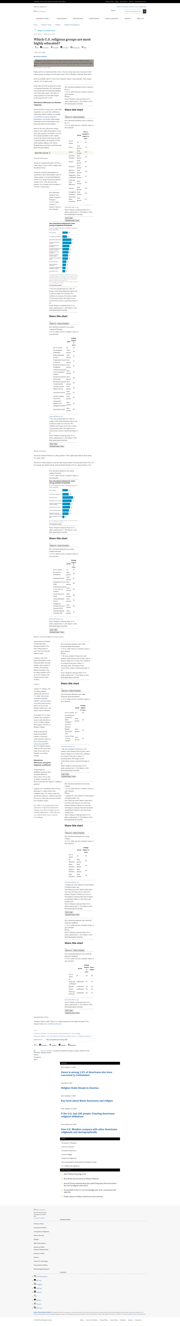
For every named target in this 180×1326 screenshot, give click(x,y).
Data (55, 444)
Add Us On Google (40, 52)
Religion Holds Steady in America (80, 1087)
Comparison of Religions (40, 1033)
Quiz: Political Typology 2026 (75, 1174)
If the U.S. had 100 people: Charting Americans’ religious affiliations (88, 1115)
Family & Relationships (41, 1249)
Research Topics (42, 18)
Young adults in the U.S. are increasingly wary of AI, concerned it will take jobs (90, 1191)
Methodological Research (42, 1269)
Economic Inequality (52, 1033)
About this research (41, 153)
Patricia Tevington (41, 56)
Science (36, 1257)
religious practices (45, 703)
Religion (36, 1239)
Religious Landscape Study (46, 30)
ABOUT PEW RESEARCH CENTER (42, 1312)
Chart (51, 444)
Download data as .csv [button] (56, 416)
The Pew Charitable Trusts (129, 1314)
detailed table (49, 805)
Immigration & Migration (41, 1231)
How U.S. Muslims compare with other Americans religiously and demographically (89, 1131)
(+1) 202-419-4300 (39, 1218)
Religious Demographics (40, 1036)
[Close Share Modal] (50, 321)
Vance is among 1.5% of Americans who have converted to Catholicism (86, 1074)
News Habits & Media (40, 1265)
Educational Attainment (64, 1033)
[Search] (144, 11)
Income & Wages (76, 1033)
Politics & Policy (39, 1224)
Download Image (54, 446)
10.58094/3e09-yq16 (54, 1024)
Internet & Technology (41, 1261)
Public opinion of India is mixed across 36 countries (83, 1196)
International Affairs (40, 1228)
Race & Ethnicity (39, 1235)
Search (113, 10)
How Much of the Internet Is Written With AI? (81, 1179)
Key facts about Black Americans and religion (87, 1100)
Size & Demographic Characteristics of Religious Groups (61, 1036)
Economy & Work (39, 1253)
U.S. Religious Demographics (84, 1036)
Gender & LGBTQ (39, 1247)
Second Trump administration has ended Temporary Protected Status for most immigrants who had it (90, 1184)
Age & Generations (39, 1243)
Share (62, 446)
